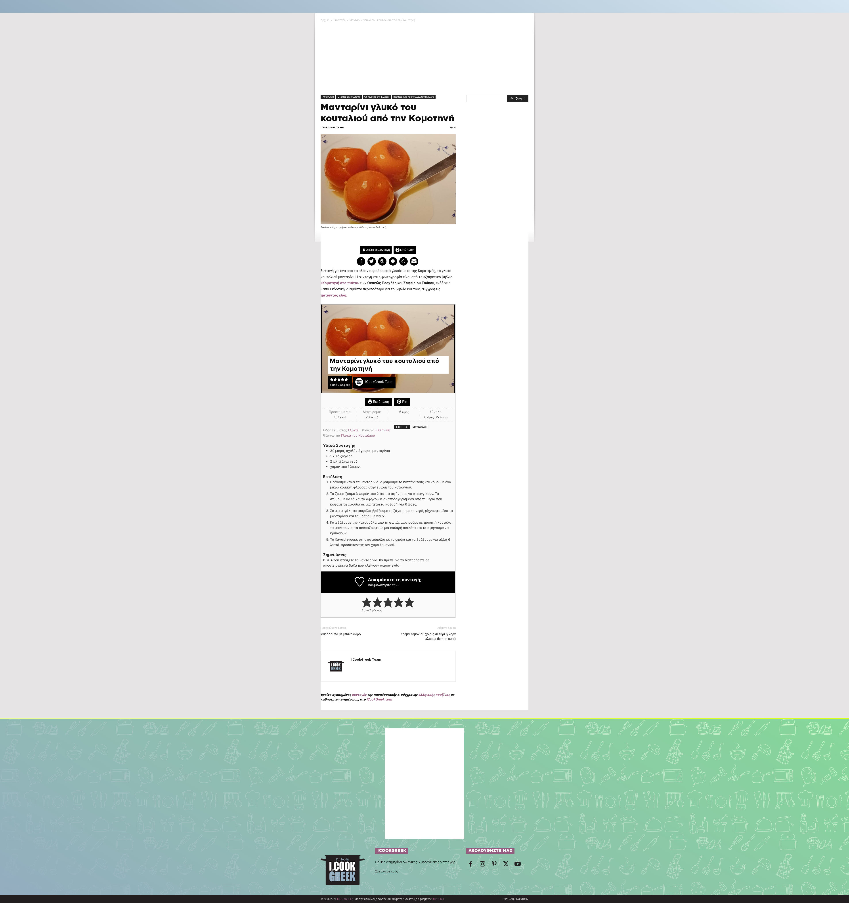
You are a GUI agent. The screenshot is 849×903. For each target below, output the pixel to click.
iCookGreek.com (379, 699)
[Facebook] (470, 865)
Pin (404, 401)
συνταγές (359, 695)
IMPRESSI (438, 899)
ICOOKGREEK (345, 899)
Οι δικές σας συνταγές (349, 96)
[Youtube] (517, 865)
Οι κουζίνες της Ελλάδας (377, 96)
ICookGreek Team (332, 127)
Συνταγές (339, 20)
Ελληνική (382, 430)
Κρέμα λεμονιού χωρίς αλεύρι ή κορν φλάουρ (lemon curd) (428, 636)
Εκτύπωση (407, 249)
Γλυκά (353, 430)
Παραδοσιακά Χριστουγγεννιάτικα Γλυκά (413, 96)
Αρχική (325, 20)
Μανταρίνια (419, 426)
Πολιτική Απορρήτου (515, 898)
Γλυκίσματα (328, 96)
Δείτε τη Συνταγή (378, 249)
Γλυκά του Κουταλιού (358, 435)
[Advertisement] (424, 56)
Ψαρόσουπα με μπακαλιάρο (341, 634)
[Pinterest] (494, 865)
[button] (332, 379)
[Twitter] (505, 865)
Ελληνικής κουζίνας (434, 695)
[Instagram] (482, 865)
